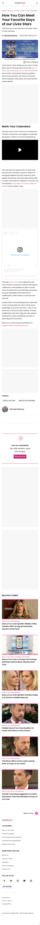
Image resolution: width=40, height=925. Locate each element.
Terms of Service (7, 901)
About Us (5, 855)
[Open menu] (3, 3)
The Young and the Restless (12, 837)
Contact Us (6, 869)
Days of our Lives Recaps (11, 758)
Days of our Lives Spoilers (11, 621)
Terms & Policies (7, 866)
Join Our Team (7, 859)
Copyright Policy (7, 904)
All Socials (7, 886)
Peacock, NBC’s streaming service (15, 325)
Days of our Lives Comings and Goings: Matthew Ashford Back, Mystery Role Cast (19, 662)
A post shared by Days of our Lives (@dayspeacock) (20, 276)
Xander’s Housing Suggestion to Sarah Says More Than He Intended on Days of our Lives (19, 796)
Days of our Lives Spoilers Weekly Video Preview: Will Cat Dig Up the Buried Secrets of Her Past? (19, 626)
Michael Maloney (10, 35)
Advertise (5, 862)
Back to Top (28, 813)
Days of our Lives (9, 400)
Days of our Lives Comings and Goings (15, 657)
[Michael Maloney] (6, 409)
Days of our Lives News (27, 400)
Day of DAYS (14, 282)
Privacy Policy (6, 897)
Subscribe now (20, 456)
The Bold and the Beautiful (11, 841)
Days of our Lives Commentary (13, 791)
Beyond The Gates (8, 844)
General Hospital (8, 834)
